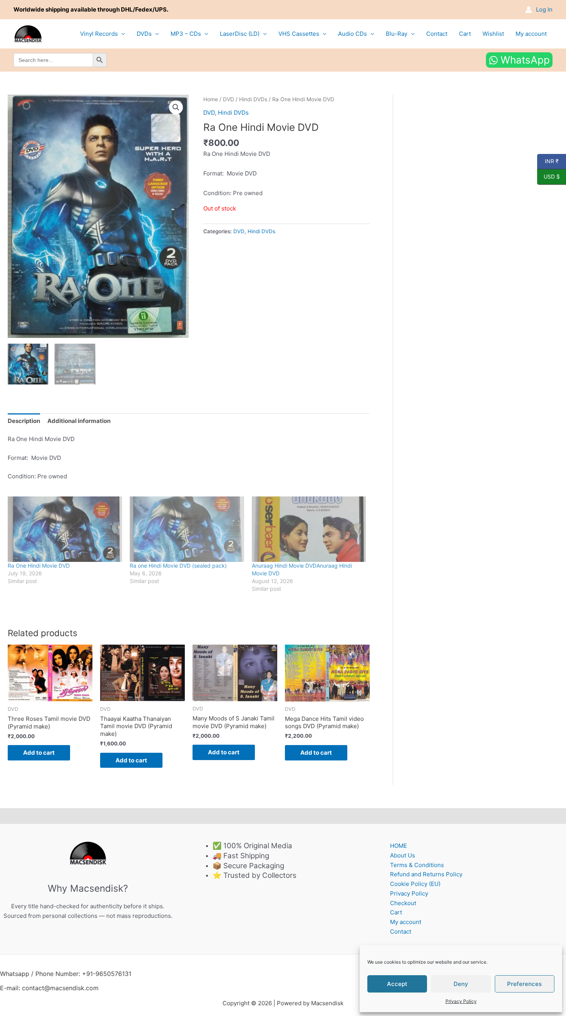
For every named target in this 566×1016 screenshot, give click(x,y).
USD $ (548, 176)
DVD (228, 99)
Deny (461, 984)
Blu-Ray (396, 33)
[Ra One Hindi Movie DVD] (65, 529)
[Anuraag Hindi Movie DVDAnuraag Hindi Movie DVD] (309, 529)
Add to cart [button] (39, 752)
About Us (402, 855)
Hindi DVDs (253, 99)
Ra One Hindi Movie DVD (39, 565)
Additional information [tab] (79, 420)
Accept (397, 984)
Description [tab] (24, 420)
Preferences (524, 984)
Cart (465, 33)
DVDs (144, 33)
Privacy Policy (461, 1001)
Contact (436, 33)
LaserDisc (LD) (240, 33)
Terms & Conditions (417, 865)
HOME (398, 845)
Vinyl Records (99, 33)
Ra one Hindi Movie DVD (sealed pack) (178, 565)
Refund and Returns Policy (426, 874)
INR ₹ (548, 161)
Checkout (403, 903)
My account (531, 33)
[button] (176, 107)
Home (210, 99)
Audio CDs (352, 33)
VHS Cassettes (298, 33)
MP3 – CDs (186, 33)
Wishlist (493, 33)
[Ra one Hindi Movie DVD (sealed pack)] (187, 529)
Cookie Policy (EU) (415, 883)
